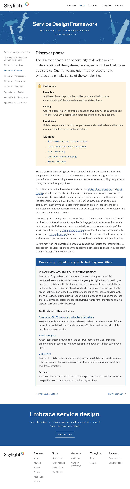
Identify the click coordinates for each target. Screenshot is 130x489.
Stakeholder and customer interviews (68, 141)
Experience (58, 462)
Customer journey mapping (62, 156)
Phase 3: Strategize (15, 76)
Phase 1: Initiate (13, 65)
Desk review (45, 354)
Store (37, 481)
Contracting (116, 462)
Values (37, 462)
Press (37, 472)
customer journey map (72, 230)
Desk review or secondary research (67, 146)
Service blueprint (57, 161)
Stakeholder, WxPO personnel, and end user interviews (66, 317)
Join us (75, 458)
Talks (93, 462)
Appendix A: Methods (15, 92)
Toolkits (57, 472)
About (37, 458)
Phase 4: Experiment (15, 81)
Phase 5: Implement (14, 86)
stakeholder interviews (100, 189)
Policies (38, 476)
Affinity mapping (57, 151)
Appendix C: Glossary (15, 102)
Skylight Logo (14, 455)
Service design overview (17, 52)
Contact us (115, 458)
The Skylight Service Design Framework (15, 58)
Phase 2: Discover (13, 70)
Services (57, 458)
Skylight (16, 5)
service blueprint (58, 234)
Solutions (57, 467)
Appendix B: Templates (16, 97)
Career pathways (76, 464)
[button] (71, 5)
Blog (92, 458)
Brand (37, 467)
